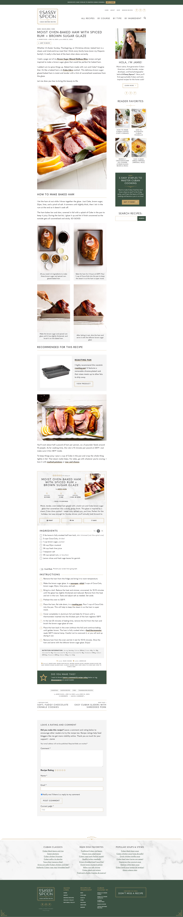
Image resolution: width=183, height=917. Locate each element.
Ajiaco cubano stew (130, 870)
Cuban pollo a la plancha (53, 859)
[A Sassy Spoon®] (47, 17)
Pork (53, 29)
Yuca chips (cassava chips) (53, 862)
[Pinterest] (144, 10)
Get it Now (110, 2)
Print (51, 520)
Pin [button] (72, 520)
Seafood (83, 905)
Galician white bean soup (129, 865)
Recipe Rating (47, 770)
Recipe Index (46, 29)
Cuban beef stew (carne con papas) (130, 859)
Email (44, 785)
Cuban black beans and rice (53, 851)
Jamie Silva (43, 39)
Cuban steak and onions (91, 870)
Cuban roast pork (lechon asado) (91, 856)
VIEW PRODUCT (84, 384)
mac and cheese (72, 462)
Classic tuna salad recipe (91, 854)
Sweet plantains (53, 854)
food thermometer (94, 630)
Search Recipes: (130, 213)
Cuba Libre (68, 70)
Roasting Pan (83, 360)
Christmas (54, 690)
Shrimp (82, 907)
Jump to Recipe (45, 43)
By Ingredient (133, 18)
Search (141, 218)
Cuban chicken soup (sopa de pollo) (129, 854)
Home (106, 10)
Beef (81, 893)
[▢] (41, 535)
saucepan (74, 583)
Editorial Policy (69, 902)
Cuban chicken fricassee (53, 856)
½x (95, 531)
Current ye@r (47, 806)
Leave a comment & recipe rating (75, 677)
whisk (81, 583)
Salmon (83, 902)
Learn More (129, 85)
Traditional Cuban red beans (91, 851)
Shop (118, 10)
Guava (82, 897)
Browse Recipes (127, 10)
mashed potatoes (54, 462)
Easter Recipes (65, 690)
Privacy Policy (69, 900)
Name (44, 776)
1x (98, 531)
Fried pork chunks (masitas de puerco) (91, 873)
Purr (48, 910)
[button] (53, 476)
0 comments (63, 696)
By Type (117, 18)
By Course (104, 18)
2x (102, 531)
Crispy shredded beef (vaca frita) (91, 862)
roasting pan (80, 368)
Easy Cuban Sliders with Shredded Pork (90, 705)
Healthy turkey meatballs (91, 859)
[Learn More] (130, 43)
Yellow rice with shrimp (91, 867)
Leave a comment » (78, 696)
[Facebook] (136, 10)
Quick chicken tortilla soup (130, 856)
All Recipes (88, 18)
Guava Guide (101, 904)
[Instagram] (140, 10)
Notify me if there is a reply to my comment (61, 795)
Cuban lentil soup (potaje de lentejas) (130, 867)
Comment (46, 748)
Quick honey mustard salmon (91, 865)
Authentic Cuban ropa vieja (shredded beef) (53, 867)
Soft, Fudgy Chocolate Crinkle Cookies (53, 705)
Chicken (83, 895)
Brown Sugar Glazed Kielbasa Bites (72, 59)
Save (95, 520)
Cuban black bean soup (130, 851)
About (112, 10)
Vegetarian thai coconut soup (130, 862)
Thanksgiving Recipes (86, 690)
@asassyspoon (56, 680)
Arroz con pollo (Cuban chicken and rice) (53, 865)
